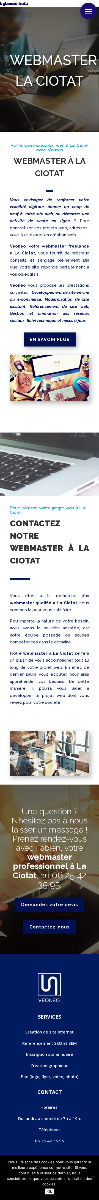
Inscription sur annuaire (49, 1054)
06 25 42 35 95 (62, 880)
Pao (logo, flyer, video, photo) (49, 1076)
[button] (88, 11)
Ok (49, 1191)
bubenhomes (13, 3)
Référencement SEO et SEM (49, 1043)
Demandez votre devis (49, 904)
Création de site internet (49, 1032)
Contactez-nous (49, 927)
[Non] (92, 1177)
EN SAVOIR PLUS (50, 339)
